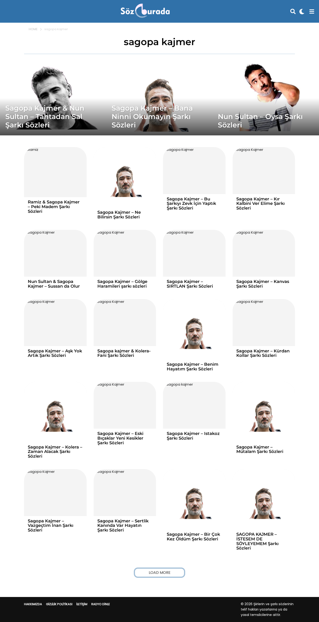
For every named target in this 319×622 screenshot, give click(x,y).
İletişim (81, 604)
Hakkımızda (33, 604)
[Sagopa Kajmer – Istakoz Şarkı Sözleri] (194, 405)
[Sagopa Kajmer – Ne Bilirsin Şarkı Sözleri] (125, 177)
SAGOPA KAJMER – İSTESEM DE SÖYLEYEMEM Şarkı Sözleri (257, 541)
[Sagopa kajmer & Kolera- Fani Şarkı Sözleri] (125, 322)
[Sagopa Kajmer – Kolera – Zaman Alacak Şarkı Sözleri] (55, 412)
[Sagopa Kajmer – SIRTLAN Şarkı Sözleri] (194, 253)
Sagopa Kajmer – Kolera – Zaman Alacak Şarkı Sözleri (55, 452)
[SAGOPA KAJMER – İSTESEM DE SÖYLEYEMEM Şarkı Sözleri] (264, 499)
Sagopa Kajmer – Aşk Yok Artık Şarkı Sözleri (55, 353)
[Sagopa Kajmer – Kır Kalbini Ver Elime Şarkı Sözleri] (264, 170)
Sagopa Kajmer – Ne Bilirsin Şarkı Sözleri (119, 215)
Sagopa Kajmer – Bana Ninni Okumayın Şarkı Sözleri (152, 116)
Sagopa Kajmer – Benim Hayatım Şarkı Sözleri (192, 367)
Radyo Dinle (100, 604)
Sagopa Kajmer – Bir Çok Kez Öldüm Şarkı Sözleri (193, 537)
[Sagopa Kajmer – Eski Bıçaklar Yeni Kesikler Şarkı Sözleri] (125, 405)
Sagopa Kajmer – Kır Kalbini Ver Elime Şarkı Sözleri (260, 203)
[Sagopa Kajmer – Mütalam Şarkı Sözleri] (264, 412)
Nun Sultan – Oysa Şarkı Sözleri (260, 120)
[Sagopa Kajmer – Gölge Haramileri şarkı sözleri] (125, 253)
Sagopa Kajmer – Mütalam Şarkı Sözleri (259, 449)
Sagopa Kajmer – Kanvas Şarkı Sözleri (262, 284)
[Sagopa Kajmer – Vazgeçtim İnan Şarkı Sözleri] (55, 492)
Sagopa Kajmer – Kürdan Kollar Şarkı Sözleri (263, 353)
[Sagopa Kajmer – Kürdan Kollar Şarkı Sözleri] (264, 322)
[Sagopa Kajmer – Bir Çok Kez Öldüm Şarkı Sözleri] (194, 499)
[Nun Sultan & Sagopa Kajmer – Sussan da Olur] (55, 253)
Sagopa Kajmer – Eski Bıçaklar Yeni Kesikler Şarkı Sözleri (120, 438)
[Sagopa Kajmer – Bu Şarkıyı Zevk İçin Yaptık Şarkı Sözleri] (194, 170)
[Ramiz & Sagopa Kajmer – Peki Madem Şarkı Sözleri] (55, 172)
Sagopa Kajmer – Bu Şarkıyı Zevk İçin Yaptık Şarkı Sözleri (191, 203)
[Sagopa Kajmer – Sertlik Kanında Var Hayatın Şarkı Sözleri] (125, 492)
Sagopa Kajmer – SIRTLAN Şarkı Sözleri (190, 284)
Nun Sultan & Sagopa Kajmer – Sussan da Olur (54, 284)
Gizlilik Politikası (59, 604)
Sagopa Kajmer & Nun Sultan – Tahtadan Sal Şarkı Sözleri (45, 116)
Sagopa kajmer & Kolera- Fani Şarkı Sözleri (124, 353)
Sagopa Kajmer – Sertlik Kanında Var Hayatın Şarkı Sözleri (123, 525)
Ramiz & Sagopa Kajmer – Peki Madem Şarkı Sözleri (54, 206)
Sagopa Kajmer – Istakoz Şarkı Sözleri (193, 436)
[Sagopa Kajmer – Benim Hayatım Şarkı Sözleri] (194, 329)
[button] (293, 11)
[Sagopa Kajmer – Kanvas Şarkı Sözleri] (264, 253)
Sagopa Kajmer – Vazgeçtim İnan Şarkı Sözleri (50, 525)
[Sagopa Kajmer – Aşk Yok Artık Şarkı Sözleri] (55, 322)
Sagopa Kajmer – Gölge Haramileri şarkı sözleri (122, 284)
